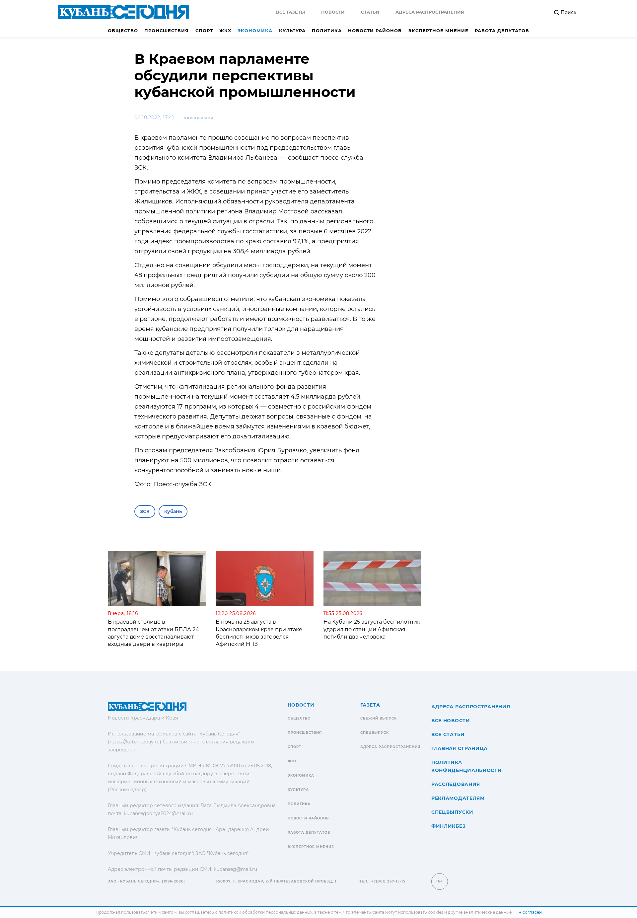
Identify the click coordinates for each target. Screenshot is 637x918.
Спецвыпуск (374, 732)
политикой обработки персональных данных (265, 912)
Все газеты (290, 12)
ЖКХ (225, 30)
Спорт (204, 30)
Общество (123, 30)
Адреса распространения (429, 12)
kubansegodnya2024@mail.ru (158, 813)
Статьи (370, 12)
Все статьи (448, 734)
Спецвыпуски (452, 812)
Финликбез (448, 826)
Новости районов (375, 30)
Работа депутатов (502, 30)
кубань (173, 511)
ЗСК (145, 511)
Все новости (450, 721)
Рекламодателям (458, 798)
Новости (333, 12)
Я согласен (530, 912)
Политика (327, 30)
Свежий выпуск (378, 718)
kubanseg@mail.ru (235, 869)
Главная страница (459, 748)
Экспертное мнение (438, 30)
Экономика (255, 30)
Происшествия (166, 30)
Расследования (455, 784)
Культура (292, 30)
